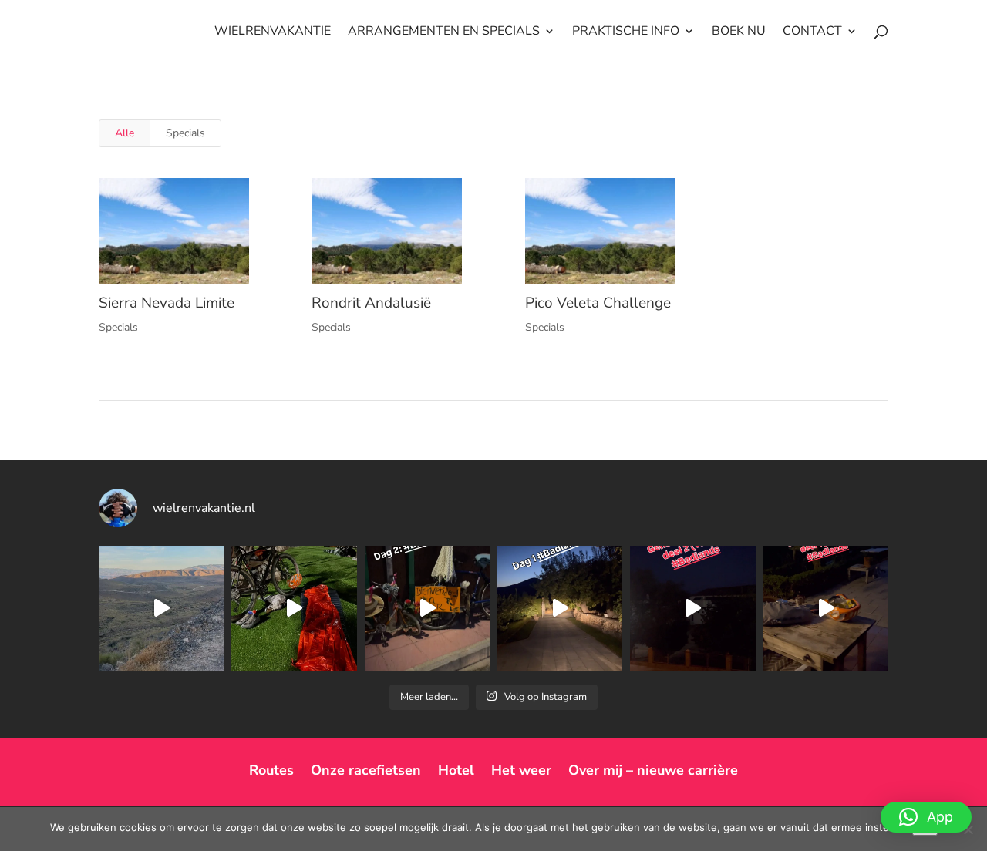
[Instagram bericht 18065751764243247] (427, 608)
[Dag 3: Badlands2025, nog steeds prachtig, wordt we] (293, 608)
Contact (812, 32)
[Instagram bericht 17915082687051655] (559, 608)
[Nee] (967, 829)
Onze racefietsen (366, 770)
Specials (185, 133)
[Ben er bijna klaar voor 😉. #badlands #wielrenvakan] (825, 608)
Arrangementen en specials (444, 32)
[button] (926, 817)
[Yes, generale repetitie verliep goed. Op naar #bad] (692, 608)
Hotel (456, 770)
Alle (124, 133)
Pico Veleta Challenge (598, 303)
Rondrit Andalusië (371, 303)
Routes (271, 770)
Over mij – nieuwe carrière (653, 770)
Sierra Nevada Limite (166, 303)
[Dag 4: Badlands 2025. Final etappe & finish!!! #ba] (161, 608)
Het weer (521, 770)
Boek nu (739, 32)
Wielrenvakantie (272, 32)
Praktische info (625, 32)
